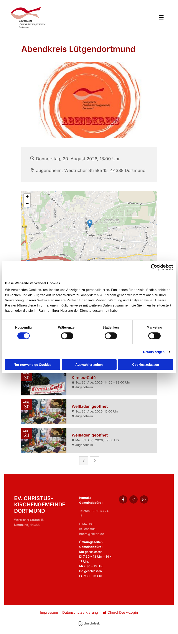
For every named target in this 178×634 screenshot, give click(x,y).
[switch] (67, 335)
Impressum (49, 612)
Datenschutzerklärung (80, 612)
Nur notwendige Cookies (32, 364)
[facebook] (123, 499)
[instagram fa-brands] (133, 499)
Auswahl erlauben (89, 364)
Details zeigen (154, 351)
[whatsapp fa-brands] (144, 499)
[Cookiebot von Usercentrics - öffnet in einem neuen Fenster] (154, 267)
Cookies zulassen (145, 364)
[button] (121, 17)
